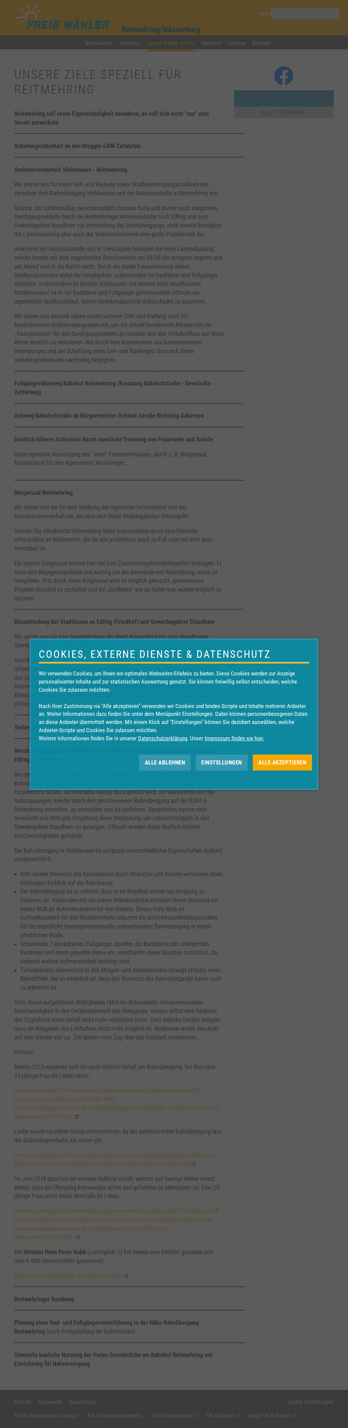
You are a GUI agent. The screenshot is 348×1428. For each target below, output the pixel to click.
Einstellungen (221, 762)
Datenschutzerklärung (162, 738)
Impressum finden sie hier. (234, 738)
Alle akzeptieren (282, 762)
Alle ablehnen (165, 762)
